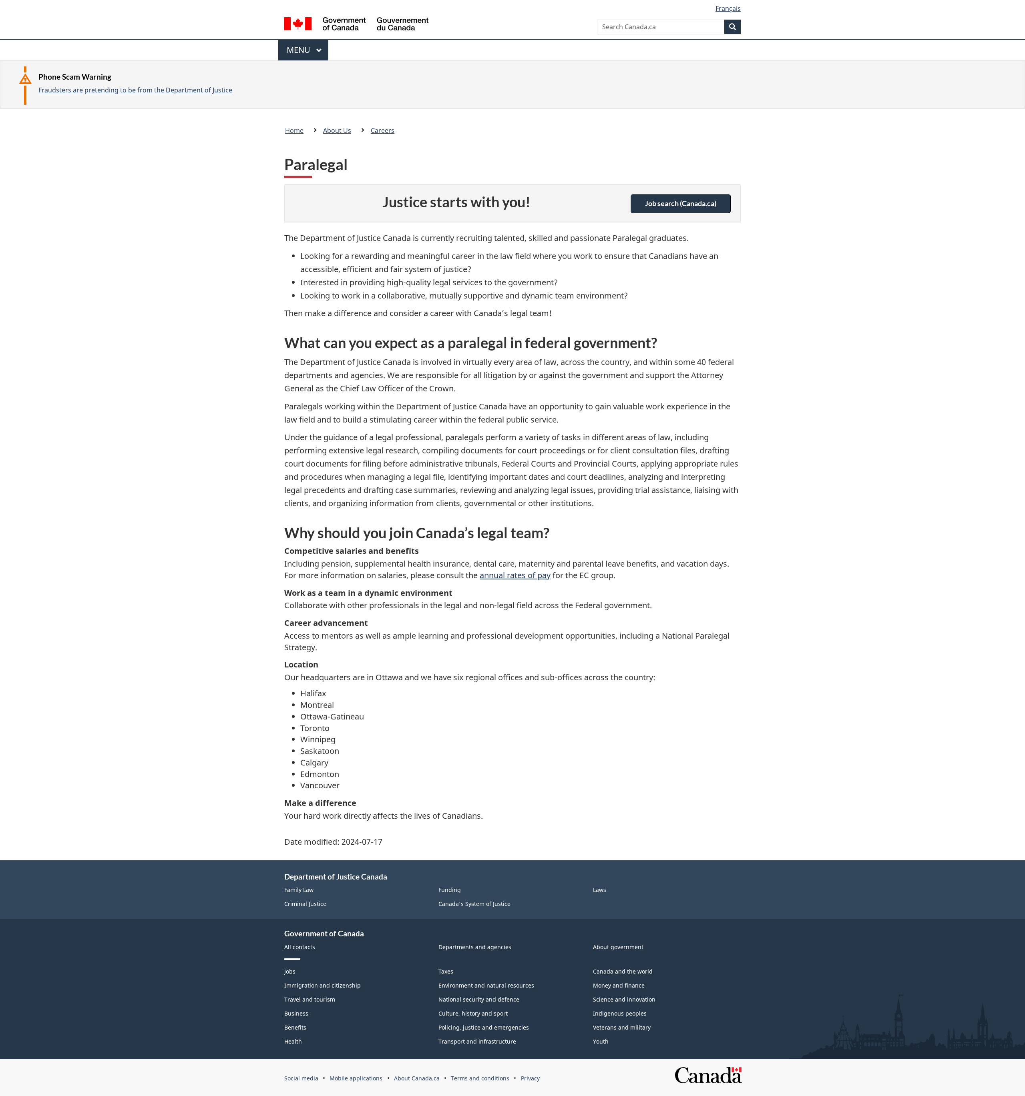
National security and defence (478, 999)
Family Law (299, 890)
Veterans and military (622, 1027)
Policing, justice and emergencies (483, 1027)
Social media (301, 1078)
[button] (681, 203)
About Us (337, 130)
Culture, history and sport (473, 1013)
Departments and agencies (474, 947)
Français (728, 8)
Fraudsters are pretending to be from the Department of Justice (135, 90)
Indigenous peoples (620, 1013)
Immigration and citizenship (322, 985)
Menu (299, 52)
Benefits (295, 1027)
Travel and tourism (309, 999)
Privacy (530, 1078)
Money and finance (619, 985)
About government (618, 947)
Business (296, 1013)
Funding (449, 890)
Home (294, 130)
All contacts (299, 947)
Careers (382, 130)
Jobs (289, 971)
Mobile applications (356, 1078)
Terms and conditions (480, 1078)
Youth (601, 1041)
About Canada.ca (417, 1078)
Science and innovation (624, 999)
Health (293, 1041)
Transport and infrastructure (477, 1041)
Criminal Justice (305, 904)
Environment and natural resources (486, 985)
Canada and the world (623, 971)
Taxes (445, 971)
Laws (599, 890)
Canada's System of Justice (474, 904)
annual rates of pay (515, 575)
